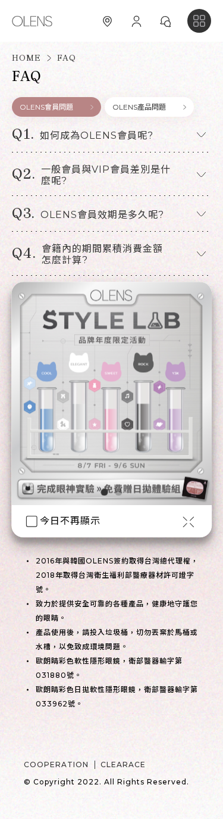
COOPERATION (56, 764)
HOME (26, 58)
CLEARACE (123, 764)
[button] (111, 139)
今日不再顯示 (70, 521)
